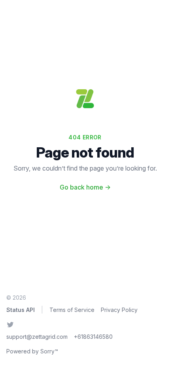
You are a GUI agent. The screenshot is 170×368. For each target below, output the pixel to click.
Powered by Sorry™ (32, 351)
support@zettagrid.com (37, 336)
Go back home (85, 187)
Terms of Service (71, 309)
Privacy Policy (119, 309)
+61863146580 (93, 336)
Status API (20, 309)
